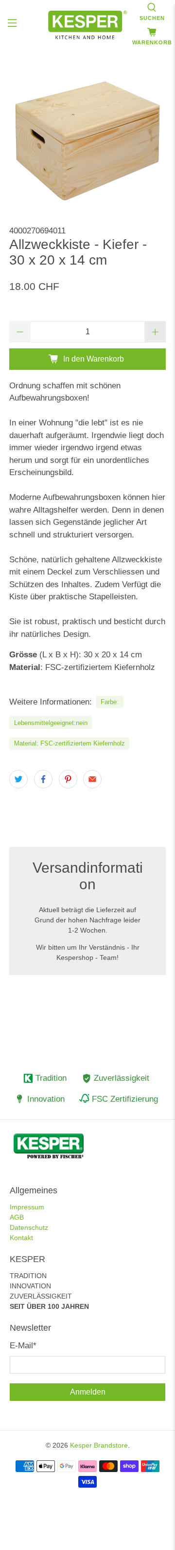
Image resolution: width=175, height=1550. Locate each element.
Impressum (27, 1207)
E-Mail (23, 1345)
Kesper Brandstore (99, 1445)
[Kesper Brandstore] (87, 24)
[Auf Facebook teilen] (43, 779)
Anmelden (87, 1392)
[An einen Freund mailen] (92, 779)
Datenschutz (29, 1227)
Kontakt (21, 1238)
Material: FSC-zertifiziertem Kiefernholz (69, 743)
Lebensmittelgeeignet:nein (51, 723)
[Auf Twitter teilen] (18, 779)
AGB (17, 1217)
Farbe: (110, 702)
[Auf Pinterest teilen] (68, 779)
